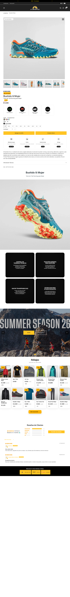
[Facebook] (61, 3)
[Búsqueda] (60, 8)
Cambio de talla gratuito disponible (35, 1)
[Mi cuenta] (63, 8)
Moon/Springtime (7, 119)
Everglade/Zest (4, 119)
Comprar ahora (51, 133)
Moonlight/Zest (9, 119)
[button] (6, 91)
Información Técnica (8, 162)
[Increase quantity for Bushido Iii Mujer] (15, 129)
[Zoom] (63, 19)
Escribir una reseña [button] (56, 432)
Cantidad (5, 129)
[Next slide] (67, 332)
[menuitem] (6, 3)
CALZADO (41, 332)
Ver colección (35, 411)
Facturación (12, 3)
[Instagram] (63, 3)
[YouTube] (65, 3)
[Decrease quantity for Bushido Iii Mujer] (9, 129)
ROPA (28, 332)
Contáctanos (5, 3)
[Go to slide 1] (35, 354)
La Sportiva (5, 12)
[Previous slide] (3, 332)
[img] (8, 443)
